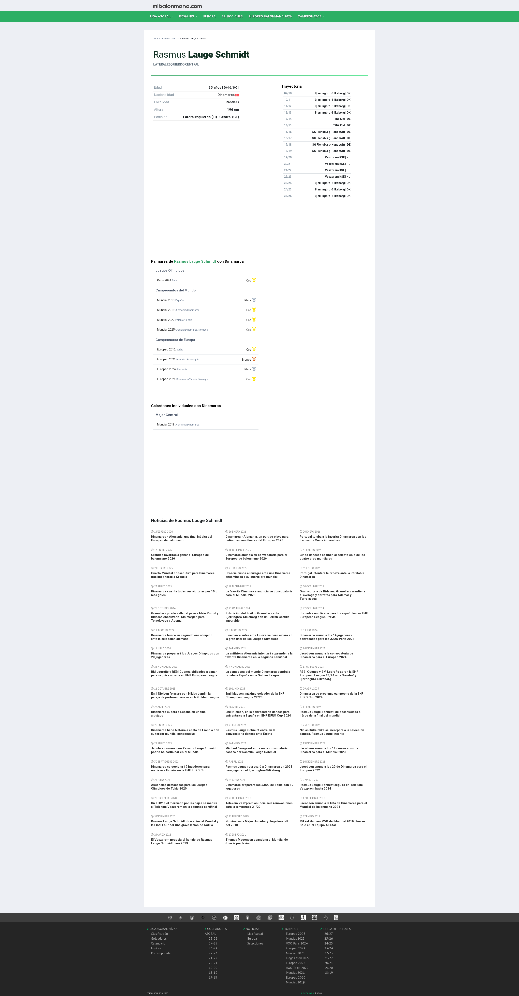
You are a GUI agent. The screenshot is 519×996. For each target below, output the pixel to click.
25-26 (213, 938)
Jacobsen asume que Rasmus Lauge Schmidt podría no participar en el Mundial (184, 750)
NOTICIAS (252, 929)
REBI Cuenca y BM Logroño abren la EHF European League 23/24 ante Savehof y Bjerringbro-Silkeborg (329, 675)
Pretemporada (160, 953)
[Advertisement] (259, 230)
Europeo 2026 (295, 934)
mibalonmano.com (165, 38)
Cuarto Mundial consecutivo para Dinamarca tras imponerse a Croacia (182, 575)
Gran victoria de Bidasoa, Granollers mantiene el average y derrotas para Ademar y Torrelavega (332, 595)
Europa (211, 16)
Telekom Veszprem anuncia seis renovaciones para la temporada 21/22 (259, 805)
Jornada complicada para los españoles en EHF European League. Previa (334, 615)
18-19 (213, 972)
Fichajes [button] (187, 16)
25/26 (328, 938)
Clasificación (159, 934)
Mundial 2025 (295, 938)
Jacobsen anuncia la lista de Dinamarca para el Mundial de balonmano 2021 (333, 805)
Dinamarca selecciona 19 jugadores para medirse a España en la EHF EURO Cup (180, 768)
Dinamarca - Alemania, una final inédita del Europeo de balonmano (181, 538)
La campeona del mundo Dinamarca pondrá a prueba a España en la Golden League (257, 673)
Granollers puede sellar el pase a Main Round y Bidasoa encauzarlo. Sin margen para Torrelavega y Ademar (185, 616)
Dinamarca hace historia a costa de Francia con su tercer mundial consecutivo (185, 732)
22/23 (328, 953)
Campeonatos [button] (310, 16)
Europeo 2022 (295, 963)
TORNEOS (290, 929)
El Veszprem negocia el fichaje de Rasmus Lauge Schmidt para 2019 (181, 841)
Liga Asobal (255, 934)
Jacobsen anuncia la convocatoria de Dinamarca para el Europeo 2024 (326, 655)
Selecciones (234, 16)
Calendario (158, 943)
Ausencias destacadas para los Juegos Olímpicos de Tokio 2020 (179, 786)
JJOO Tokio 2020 (297, 968)
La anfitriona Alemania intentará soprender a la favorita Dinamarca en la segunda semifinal (259, 655)
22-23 (213, 953)
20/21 (328, 963)
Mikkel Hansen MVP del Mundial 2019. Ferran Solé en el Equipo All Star (332, 823)
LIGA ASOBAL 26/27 (163, 929)
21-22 (213, 958)
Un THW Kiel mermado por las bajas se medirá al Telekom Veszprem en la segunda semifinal (184, 805)
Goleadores (159, 938)
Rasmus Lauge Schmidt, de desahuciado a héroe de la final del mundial (330, 713)
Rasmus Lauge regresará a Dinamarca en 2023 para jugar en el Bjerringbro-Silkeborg (258, 768)
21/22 (328, 958)
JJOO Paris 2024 (297, 943)
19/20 (328, 968)
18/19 (328, 972)
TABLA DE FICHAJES (336, 929)
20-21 (213, 963)
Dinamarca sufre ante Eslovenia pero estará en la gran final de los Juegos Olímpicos (258, 637)
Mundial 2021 (295, 972)
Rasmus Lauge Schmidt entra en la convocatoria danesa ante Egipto (250, 732)
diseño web (307, 992)
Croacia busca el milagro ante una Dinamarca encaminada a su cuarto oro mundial (257, 575)
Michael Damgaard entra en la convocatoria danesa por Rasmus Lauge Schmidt (256, 750)
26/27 (328, 934)
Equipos (156, 948)
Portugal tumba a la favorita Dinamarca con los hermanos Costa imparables (333, 538)
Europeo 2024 (295, 948)
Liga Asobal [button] (160, 16)
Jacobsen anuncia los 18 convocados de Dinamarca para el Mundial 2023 (329, 750)
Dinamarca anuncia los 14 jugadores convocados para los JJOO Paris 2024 (327, 637)
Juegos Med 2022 (298, 958)
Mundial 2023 (295, 953)
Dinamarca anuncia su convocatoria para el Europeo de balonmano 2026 (256, 556)
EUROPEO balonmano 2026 (272, 16)
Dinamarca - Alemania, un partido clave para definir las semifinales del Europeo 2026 (256, 538)
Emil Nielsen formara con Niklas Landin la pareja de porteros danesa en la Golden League (185, 695)
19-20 (213, 968)
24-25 (213, 943)
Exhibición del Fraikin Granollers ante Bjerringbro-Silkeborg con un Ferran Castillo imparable (257, 616)
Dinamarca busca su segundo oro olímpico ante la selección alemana (181, 637)
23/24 (328, 948)
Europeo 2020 (295, 977)
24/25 (328, 943)
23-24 (213, 948)
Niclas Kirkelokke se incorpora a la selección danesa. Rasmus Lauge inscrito (332, 732)
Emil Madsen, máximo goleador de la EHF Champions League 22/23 (254, 695)
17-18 (213, 977)
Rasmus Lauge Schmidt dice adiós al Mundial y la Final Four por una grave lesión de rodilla (184, 823)
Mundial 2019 (295, 982)
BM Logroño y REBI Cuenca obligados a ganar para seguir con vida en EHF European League (184, 673)
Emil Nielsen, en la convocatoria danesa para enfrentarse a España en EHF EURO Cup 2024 (258, 713)
